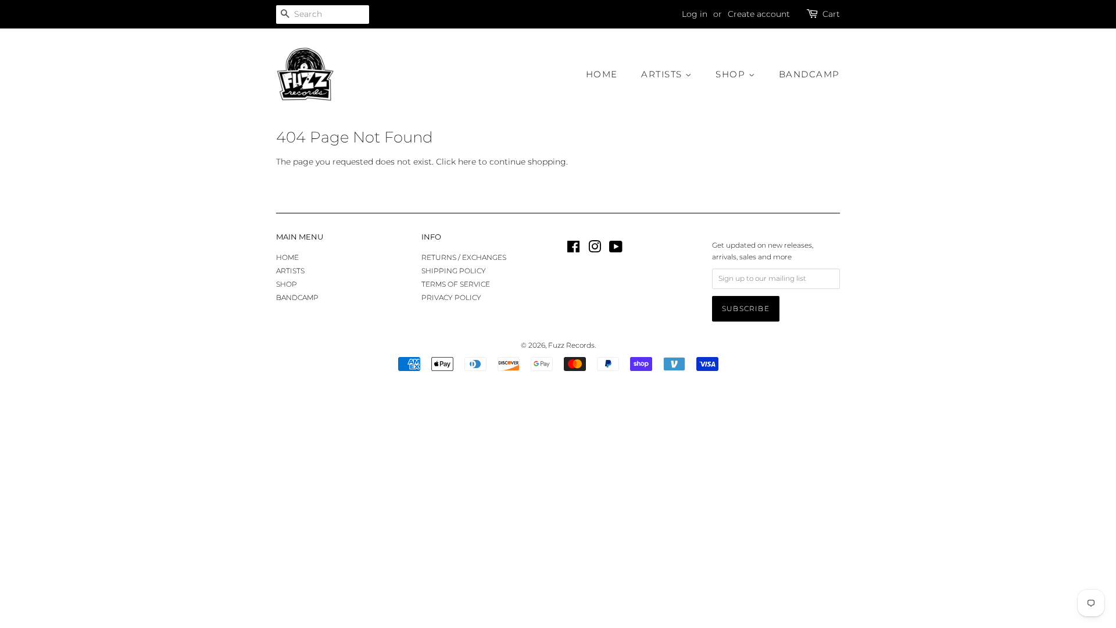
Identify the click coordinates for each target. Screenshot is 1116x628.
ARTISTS (663, 74)
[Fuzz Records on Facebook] (573, 249)
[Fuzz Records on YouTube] (616, 249)
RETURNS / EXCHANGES (463, 257)
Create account (759, 14)
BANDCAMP (809, 74)
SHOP (732, 74)
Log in (694, 14)
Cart (831, 14)
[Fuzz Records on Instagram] (594, 249)
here (467, 161)
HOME (602, 74)
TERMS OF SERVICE (455, 284)
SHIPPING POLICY (453, 270)
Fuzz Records (571, 345)
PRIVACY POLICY (451, 297)
